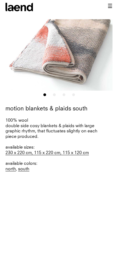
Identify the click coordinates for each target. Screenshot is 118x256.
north (10, 169)
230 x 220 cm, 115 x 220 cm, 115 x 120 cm (47, 153)
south (23, 169)
